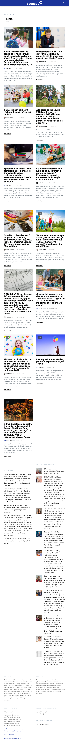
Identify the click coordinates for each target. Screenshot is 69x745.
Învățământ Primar (24, 29)
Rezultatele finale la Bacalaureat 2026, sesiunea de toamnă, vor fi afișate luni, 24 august (18, 541)
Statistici (41, 29)
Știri (12, 32)
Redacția (8, 68)
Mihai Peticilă (42, 61)
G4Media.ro (42, 183)
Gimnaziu (8, 29)
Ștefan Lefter (42, 249)
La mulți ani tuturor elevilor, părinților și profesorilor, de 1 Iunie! (50, 361)
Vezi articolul (7, 84)
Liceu (7, 32)
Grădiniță (15, 29)
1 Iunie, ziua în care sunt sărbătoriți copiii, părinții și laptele (17, 112)
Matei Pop (9, 440)
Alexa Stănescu (43, 126)
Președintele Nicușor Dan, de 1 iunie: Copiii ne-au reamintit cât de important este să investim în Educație (50, 54)
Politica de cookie (9, 734)
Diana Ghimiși (10, 249)
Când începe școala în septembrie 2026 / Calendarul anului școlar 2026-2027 (54, 471)
